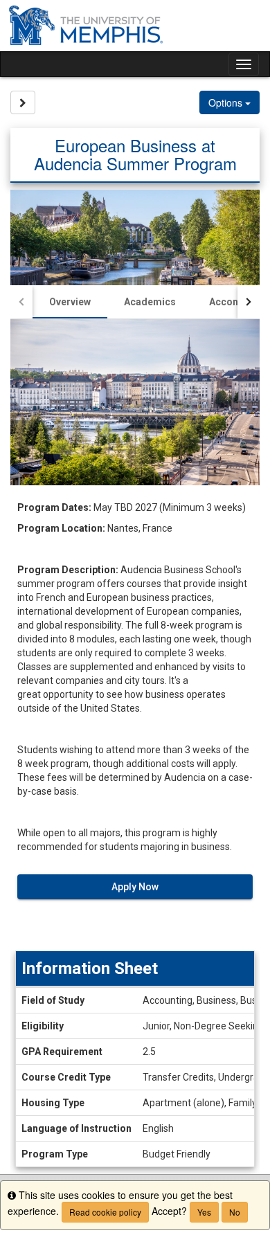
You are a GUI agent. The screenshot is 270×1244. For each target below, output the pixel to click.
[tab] (70, 301)
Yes (204, 1212)
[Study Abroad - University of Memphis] (135, 25)
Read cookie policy (105, 1212)
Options (226, 102)
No (234, 1212)
